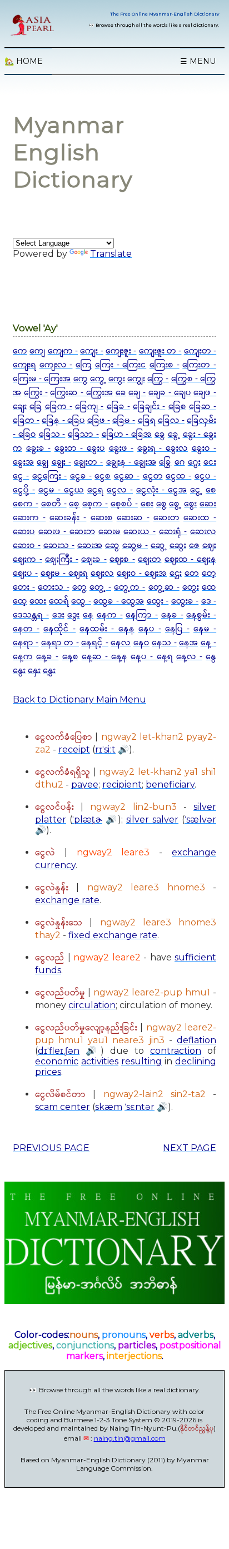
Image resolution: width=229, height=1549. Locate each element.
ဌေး (176, 573)
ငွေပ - (205, 476)
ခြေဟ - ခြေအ (127, 434)
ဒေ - (208, 601)
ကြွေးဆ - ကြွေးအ (81, 393)
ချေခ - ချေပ (169, 393)
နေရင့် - (94, 643)
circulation (92, 1005)
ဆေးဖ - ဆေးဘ (66, 532)
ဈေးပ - (25, 573)
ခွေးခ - (38, 448)
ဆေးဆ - (133, 518)
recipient (122, 784)
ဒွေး (73, 615)
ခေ (121, 393)
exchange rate (67, 900)
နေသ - (164, 643)
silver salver (152, 819)
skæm (108, 1107)
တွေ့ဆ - (164, 587)
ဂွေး (194, 462)
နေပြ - (177, 629)
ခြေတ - (26, 420)
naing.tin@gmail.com (130, 1438)
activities (99, 1061)
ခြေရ (147, 420)
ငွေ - (21, 476)
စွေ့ (175, 504)
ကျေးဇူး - (121, 351)
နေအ (188, 643)
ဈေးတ (149, 559)
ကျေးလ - (56, 365)
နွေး (19, 671)
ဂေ (180, 462)
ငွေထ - (178, 476)
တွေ (79, 587)
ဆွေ (112, 545)
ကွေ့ (98, 379)
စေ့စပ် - (124, 504)
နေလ (121, 643)
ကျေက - (63, 351)
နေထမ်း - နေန (106, 629)
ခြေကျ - (89, 407)
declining (195, 1061)
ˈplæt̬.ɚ (87, 819)
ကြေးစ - (165, 365)
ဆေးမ (109, 532)
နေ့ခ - (47, 657)
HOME (23, 61)
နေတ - (26, 629)
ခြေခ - (118, 407)
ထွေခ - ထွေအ (118, 601)
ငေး (209, 462)
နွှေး (49, 671)
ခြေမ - (123, 420)
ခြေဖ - (98, 420)
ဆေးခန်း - (67, 518)
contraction (175, 1050)
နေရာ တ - (60, 643)
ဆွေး (178, 545)
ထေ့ (20, 601)
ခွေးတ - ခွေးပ (79, 448)
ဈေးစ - (122, 559)
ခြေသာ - (83, 434)
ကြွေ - (157, 379)
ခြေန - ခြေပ (63, 420)
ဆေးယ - (139, 532)
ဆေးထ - (199, 518)
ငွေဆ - (127, 476)
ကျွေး (136, 379)
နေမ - (204, 629)
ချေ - (137, 393)
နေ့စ (70, 657)
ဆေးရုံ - (173, 532)
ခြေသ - (52, 434)
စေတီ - (54, 504)
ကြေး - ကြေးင (120, 365)
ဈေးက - (27, 559)
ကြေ (84, 365)
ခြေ (35, 407)
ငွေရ (95, 490)
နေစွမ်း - (201, 615)
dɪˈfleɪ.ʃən (58, 1050)
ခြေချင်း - (149, 407)
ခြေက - (58, 407)
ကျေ (37, 351)
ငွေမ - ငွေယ (61, 490)
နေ (88, 615)
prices (48, 1072)
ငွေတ (153, 476)
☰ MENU (198, 61)
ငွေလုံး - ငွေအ (161, 490)
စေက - (25, 504)
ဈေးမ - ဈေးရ (64, 573)
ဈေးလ (102, 573)
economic (56, 1061)
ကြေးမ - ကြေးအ (42, 379)
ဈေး (209, 545)
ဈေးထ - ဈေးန (190, 559)
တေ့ (209, 573)
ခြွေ (165, 462)
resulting (141, 1061)
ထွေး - (157, 601)
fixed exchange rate (112, 935)
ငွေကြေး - (49, 476)
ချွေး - (61, 462)
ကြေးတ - (199, 365)
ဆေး (208, 504)
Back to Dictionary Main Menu (79, 699)
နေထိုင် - (59, 629)
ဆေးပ (24, 532)
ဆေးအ (89, 545)
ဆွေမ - (135, 545)
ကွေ (80, 379)
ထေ (209, 587)
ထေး (37, 601)
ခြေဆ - (202, 407)
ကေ (20, 351)
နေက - (110, 615)
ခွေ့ (174, 434)
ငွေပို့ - (24, 490)
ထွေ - (81, 601)
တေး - (24, 587)
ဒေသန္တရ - (31, 615)
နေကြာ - (142, 615)
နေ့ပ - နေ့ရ (151, 657)
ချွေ (42, 462)
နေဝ (141, 643)
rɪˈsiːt (105, 749)
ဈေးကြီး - (61, 559)
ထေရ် (59, 601)
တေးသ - (53, 587)
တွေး (190, 587)
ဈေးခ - (94, 559)
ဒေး (58, 615)
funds (48, 970)
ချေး (20, 407)
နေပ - (149, 629)
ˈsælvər (200, 819)
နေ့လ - (189, 657)
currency (55, 865)
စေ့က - (95, 504)
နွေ (211, 657)
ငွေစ (102, 476)
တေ (192, 573)
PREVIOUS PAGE (51, 1148)
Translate (111, 253)
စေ (211, 490)
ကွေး (116, 379)
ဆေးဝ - (27, 545)
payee (84, 784)
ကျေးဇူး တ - (160, 351)
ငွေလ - (120, 490)
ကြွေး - (36, 393)
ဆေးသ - (58, 545)
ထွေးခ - (184, 601)
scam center (62, 1107)
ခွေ (160, 434)
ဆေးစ (102, 518)
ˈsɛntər (140, 1107)
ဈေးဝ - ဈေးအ (142, 573)
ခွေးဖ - (121, 448)
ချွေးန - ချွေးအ (131, 462)
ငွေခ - (81, 476)
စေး (147, 504)
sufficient (195, 957)
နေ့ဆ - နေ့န (104, 657)
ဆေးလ (203, 532)
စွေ (161, 504)
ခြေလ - (171, 420)
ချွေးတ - (88, 462)
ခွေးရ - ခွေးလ (162, 448)
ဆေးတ (166, 518)
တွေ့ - (100, 587)
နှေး (34, 671)
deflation (196, 1040)
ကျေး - (91, 351)
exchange (194, 852)
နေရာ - (25, 643)
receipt (74, 749)
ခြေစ (177, 407)
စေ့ (74, 504)
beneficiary (170, 784)
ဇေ (194, 545)
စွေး (190, 504)
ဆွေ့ (159, 545)
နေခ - (172, 615)
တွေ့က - (129, 587)
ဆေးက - (29, 518)
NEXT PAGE (189, 1148)
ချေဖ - (204, 393)
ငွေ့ (196, 490)
